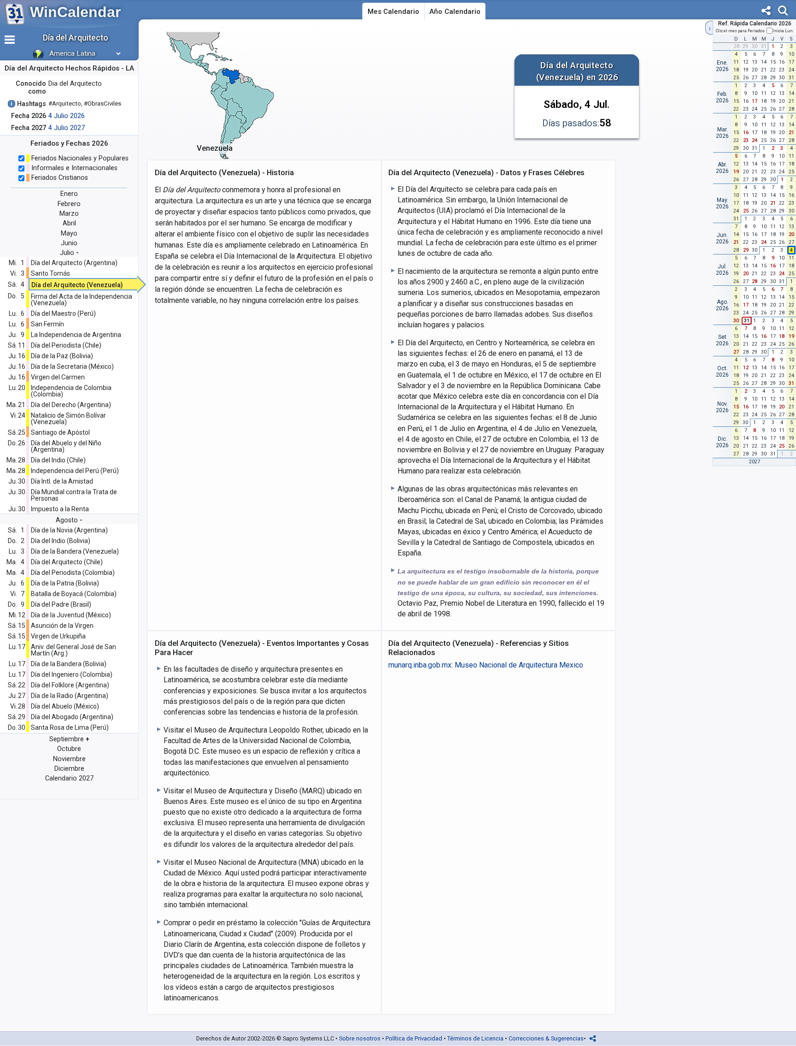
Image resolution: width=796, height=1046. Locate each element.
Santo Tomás (50, 273)
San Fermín (47, 324)
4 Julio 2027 (66, 128)
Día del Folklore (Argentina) (70, 685)
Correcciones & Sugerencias (546, 1038)
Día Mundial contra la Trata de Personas (74, 495)
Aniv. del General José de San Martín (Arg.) (73, 650)
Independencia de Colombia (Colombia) (71, 391)
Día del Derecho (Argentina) (71, 404)
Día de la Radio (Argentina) (69, 695)
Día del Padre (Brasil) (61, 604)
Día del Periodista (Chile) (66, 345)
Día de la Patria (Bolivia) (65, 583)
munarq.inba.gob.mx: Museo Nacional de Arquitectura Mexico (485, 665)
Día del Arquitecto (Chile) (67, 562)
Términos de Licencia (475, 1038)
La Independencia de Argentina (76, 334)
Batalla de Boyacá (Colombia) (74, 593)
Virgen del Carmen (58, 377)
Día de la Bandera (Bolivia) (68, 664)
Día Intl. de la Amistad (62, 481)
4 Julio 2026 (66, 116)
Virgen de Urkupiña (58, 636)
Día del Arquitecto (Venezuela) (77, 285)
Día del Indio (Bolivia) (60, 540)
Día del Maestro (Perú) (63, 313)
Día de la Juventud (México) (71, 615)
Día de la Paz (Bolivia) (62, 356)
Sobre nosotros (359, 1038)
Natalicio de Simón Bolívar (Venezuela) (68, 418)
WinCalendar (75, 12)
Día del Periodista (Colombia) (73, 572)
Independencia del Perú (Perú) (75, 470)
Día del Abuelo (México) (65, 706)
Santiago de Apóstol (60, 432)
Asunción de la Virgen (62, 625)
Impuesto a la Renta (60, 509)
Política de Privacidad (414, 1038)
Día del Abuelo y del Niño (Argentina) (66, 446)
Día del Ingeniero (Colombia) (71, 674)
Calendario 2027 (69, 778)
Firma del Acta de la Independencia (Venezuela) (81, 300)
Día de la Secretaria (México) (72, 366)
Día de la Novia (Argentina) (69, 530)
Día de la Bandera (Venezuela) (75, 551)
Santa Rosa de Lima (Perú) (70, 727)
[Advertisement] (397, 94)
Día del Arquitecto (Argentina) (74, 262)
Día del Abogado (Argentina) (72, 717)
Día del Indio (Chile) (58, 460)
